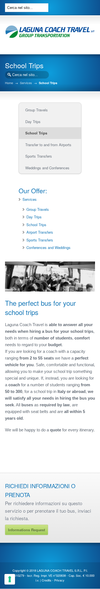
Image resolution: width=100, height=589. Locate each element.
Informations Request (26, 529)
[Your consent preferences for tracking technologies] (9, 579)
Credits (46, 580)
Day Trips (34, 216)
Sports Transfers (39, 240)
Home (9, 82)
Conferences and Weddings (48, 247)
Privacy (59, 580)
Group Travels (37, 209)
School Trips (36, 224)
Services (26, 82)
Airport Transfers (39, 232)
